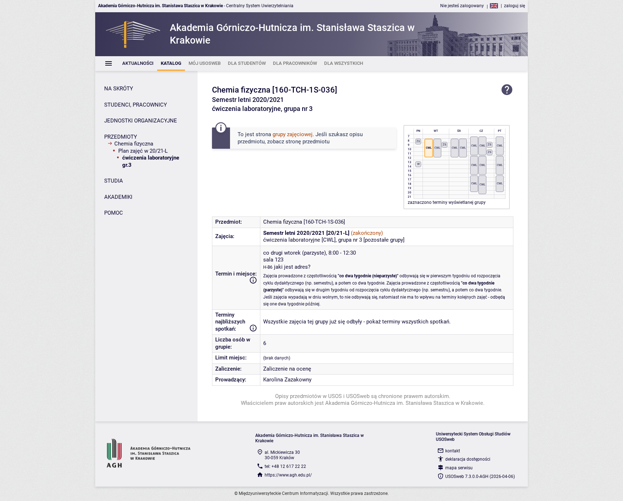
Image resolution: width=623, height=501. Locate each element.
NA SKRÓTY (118, 88)
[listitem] (138, 63)
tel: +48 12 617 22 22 (285, 466)
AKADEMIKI (118, 197)
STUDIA (113, 181)
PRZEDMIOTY (120, 137)
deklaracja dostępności (467, 459)
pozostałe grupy (384, 240)
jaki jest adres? (292, 267)
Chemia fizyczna (133, 143)
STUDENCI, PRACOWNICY (135, 105)
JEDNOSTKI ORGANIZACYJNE (140, 120)
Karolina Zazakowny (287, 379)
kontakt (452, 450)
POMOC (113, 213)
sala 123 (273, 259)
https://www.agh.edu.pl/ (288, 475)
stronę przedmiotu (308, 141)
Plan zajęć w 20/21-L (143, 151)
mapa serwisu (459, 467)
